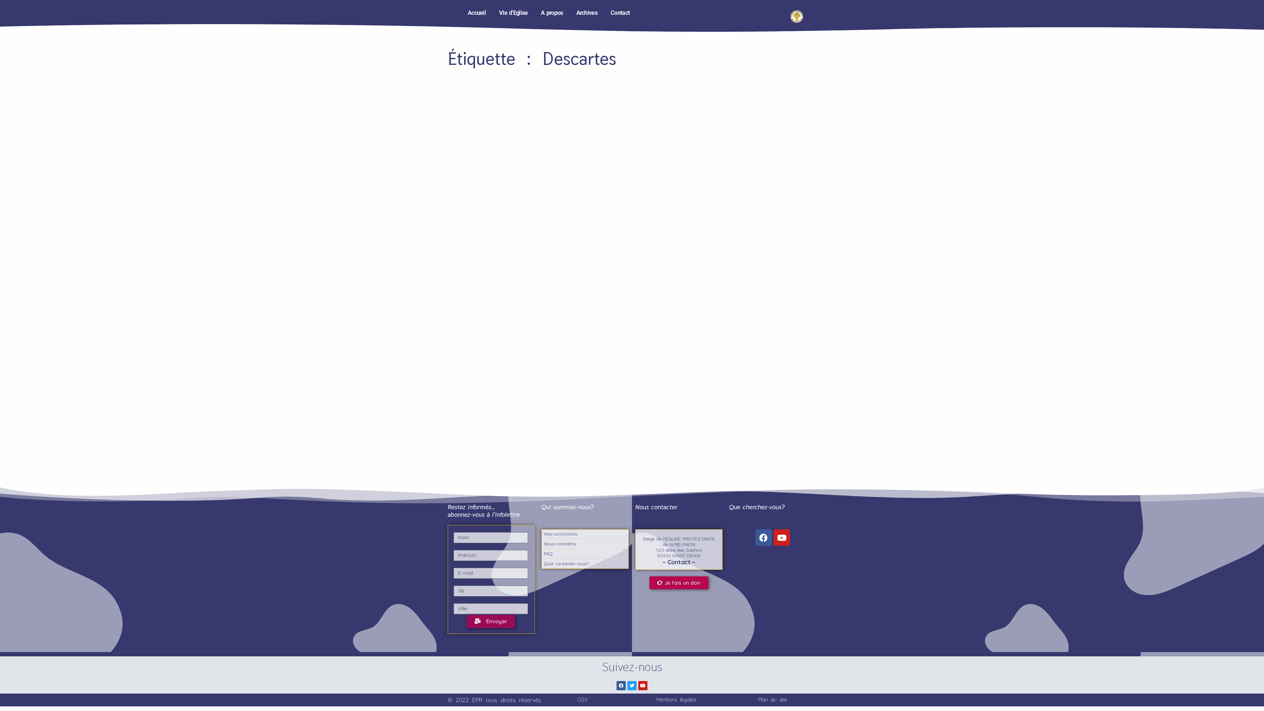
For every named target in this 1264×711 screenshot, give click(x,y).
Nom (462, 529)
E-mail (464, 564)
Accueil (477, 13)
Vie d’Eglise (513, 13)
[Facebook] (763, 537)
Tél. (460, 582)
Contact (620, 13)
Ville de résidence (481, 600)
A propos (552, 13)
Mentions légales (676, 699)
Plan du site (772, 699)
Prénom (463, 546)
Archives (586, 13)
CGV (582, 699)
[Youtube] (782, 537)
